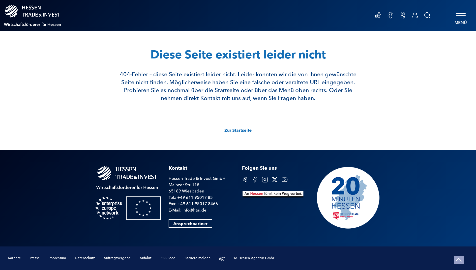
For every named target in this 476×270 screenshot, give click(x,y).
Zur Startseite (238, 130)
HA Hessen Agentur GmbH (254, 257)
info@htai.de (194, 210)
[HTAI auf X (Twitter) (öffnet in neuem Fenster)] (275, 179)
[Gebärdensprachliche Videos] (403, 15)
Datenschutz (85, 257)
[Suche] (427, 15)
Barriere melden (197, 257)
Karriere (15, 257)
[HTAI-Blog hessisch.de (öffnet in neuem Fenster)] (245, 179)
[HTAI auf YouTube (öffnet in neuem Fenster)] (285, 179)
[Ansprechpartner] (415, 15)
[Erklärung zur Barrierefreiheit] (378, 15)
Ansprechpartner (190, 223)
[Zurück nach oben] (459, 260)
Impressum (58, 257)
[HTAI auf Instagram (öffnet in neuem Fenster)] (265, 179)
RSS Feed (168, 257)
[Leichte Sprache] (390, 15)
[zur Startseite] (33, 15)
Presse (35, 257)
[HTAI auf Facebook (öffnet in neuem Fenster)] (255, 179)
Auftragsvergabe (118, 257)
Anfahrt (146, 257)
